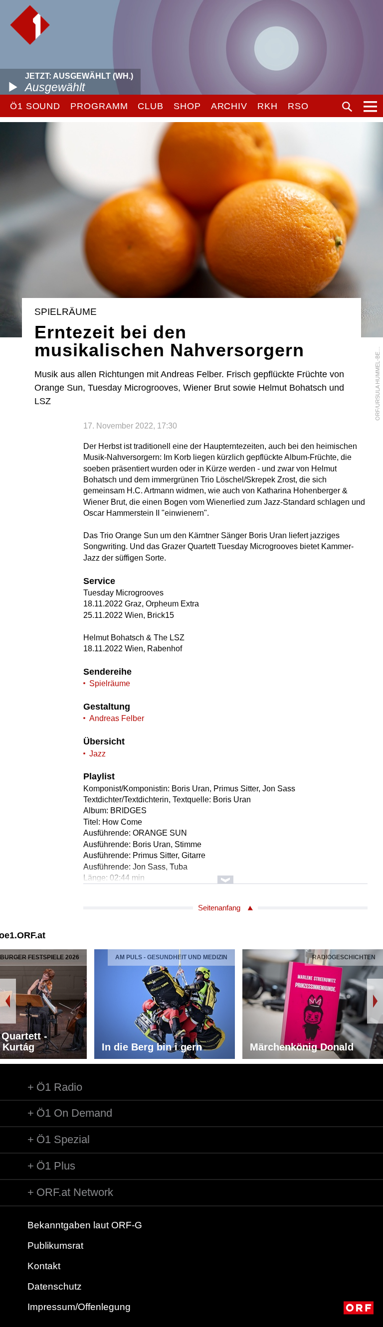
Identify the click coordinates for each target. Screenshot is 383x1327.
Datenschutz (54, 1286)
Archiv (229, 106)
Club (151, 106)
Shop (187, 106)
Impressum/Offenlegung (79, 1307)
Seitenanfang (219, 907)
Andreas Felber (116, 718)
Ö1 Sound (35, 106)
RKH (267, 106)
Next (375, 1001)
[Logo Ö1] (30, 25)
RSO (298, 106)
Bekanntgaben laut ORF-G (84, 1225)
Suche (347, 107)
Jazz (97, 753)
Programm (99, 106)
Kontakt (43, 1266)
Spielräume (109, 683)
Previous (8, 1001)
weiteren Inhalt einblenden (225, 875)
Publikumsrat (55, 1245)
